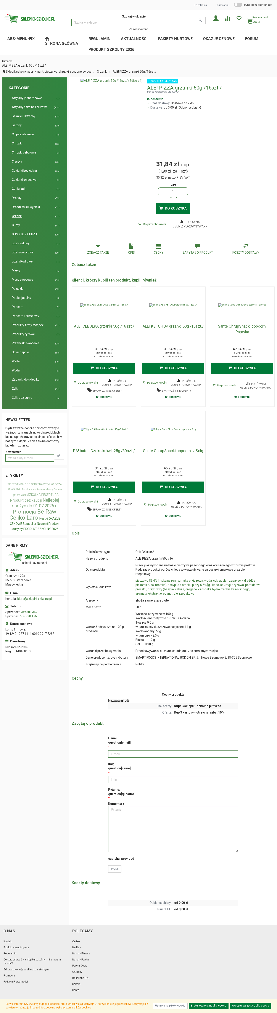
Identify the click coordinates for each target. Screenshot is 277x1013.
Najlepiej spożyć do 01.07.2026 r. (35, 503)
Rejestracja (200, 4)
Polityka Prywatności (15, 981)
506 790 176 (28, 616)
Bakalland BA (80, 977)
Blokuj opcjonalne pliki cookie (208, 1005)
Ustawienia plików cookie (170, 1005)
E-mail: (119, 740)
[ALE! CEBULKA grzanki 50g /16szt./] (104, 305)
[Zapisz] (59, 455)
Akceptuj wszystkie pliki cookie (250, 1005)
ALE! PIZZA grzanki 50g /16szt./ (134, 71)
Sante (75, 990)
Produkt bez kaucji (26, 500)
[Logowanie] (215, 17)
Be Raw (46, 511)
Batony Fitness (81, 953)
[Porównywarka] (227, 17)
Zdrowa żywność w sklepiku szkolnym (26, 969)
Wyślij (115, 869)
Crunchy (77, 971)
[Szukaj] (201, 20)
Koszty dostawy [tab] (245, 252)
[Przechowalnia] (238, 17)
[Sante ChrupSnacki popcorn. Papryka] (242, 305)
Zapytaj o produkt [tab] (197, 252)
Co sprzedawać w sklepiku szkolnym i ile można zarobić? (32, 961)
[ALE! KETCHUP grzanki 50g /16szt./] (173, 305)
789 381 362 (29, 612)
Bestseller (29, 523)
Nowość (42, 523)
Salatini (76, 984)
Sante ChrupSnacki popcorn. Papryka (242, 329)
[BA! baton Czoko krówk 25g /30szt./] (104, 429)
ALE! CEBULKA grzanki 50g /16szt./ (104, 326)
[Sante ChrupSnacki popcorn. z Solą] (173, 429)
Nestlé (43, 518)
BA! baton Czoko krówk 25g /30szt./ (104, 450)
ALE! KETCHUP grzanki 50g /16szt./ (173, 326)
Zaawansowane (138, 28)
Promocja (24, 512)
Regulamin (9, 953)
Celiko (17, 517)
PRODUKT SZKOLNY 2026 (40, 529)
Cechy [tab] (158, 252)
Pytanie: (121, 792)
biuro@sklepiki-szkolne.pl (34, 598)
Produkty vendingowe (16, 947)
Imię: (119, 766)
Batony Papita (80, 959)
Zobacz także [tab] (98, 252)
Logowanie (222, 4)
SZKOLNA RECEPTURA (43, 494)
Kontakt (8, 941)
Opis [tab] (131, 252)
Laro (32, 517)
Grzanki (102, 71)
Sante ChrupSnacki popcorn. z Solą (173, 450)
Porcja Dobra (79, 965)
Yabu (24, 494)
